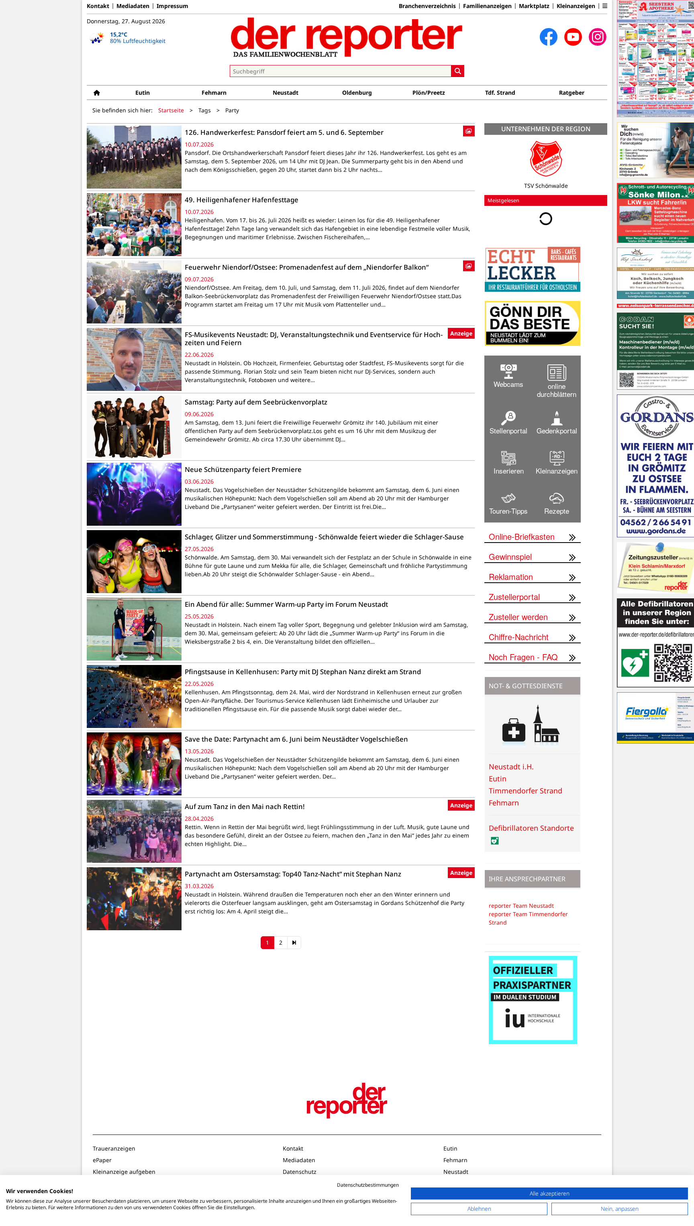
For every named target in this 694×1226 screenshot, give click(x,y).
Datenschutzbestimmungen (368, 1184)
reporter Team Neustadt (521, 905)
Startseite (171, 110)
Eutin (142, 92)
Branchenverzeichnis (427, 6)
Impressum (172, 6)
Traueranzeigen (114, 1148)
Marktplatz (534, 6)
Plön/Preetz (428, 92)
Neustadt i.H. (511, 766)
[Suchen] (457, 71)
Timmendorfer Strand (525, 790)
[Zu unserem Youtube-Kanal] (573, 37)
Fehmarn (214, 92)
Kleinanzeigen (576, 6)
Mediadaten (132, 6)
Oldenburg (357, 92)
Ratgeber (571, 92)
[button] (604, 6)
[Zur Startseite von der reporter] (347, 37)
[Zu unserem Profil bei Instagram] (597, 37)
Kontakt (98, 6)
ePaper (102, 1160)
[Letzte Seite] (294, 942)
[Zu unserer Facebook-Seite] (548, 37)
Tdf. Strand (500, 92)
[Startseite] (97, 92)
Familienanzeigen (487, 6)
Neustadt (285, 92)
